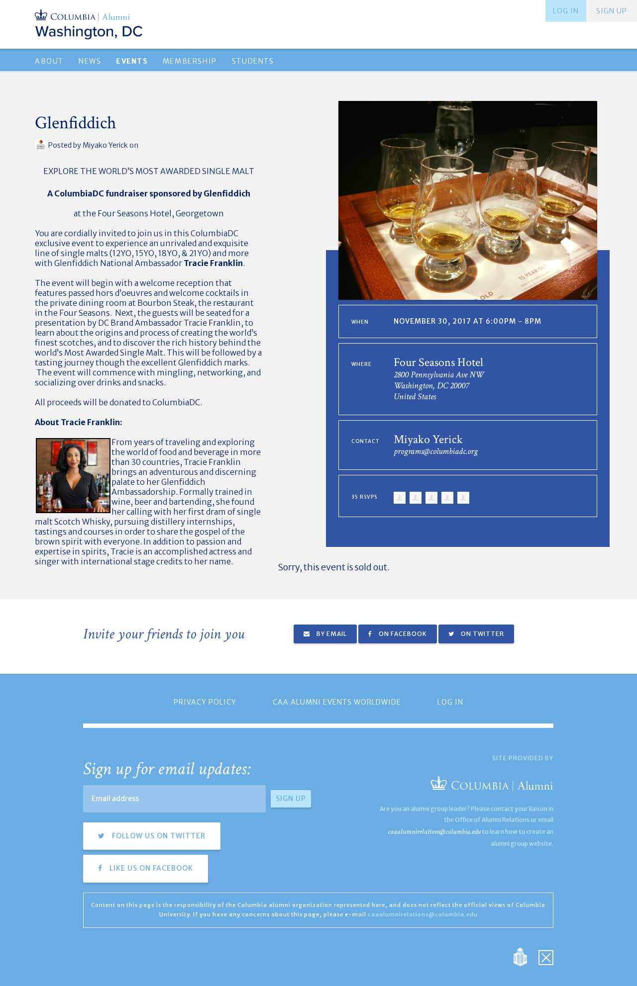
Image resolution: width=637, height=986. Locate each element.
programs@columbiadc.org (436, 451)
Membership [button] (190, 61)
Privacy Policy (205, 702)
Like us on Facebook (150, 868)
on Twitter (481, 633)
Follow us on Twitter (158, 835)
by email (331, 633)
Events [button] (131, 61)
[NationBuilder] (525, 956)
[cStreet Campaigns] (545, 956)
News (90, 61)
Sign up (611, 10)
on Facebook (402, 633)
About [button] (49, 61)
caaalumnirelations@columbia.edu (434, 831)
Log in (566, 10)
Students (253, 61)
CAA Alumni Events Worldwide (337, 702)
